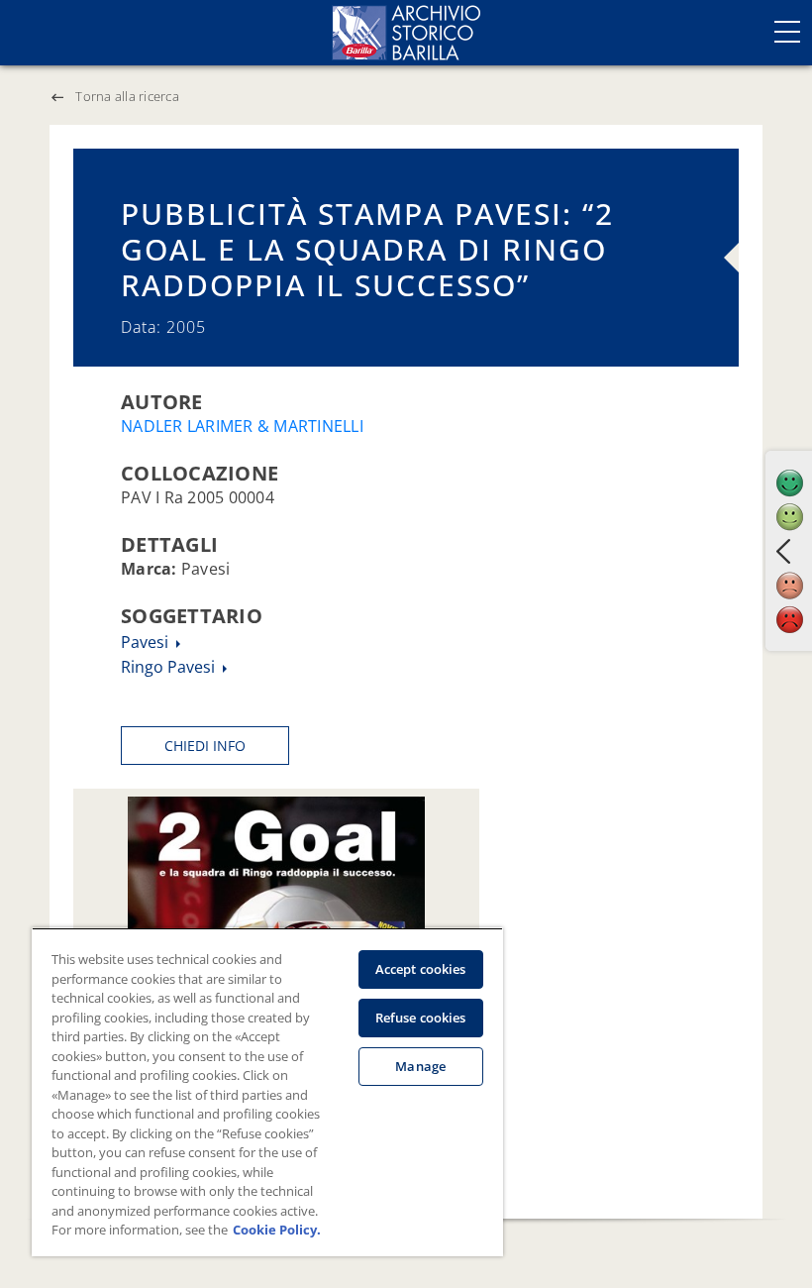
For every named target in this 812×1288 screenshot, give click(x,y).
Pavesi (146, 642)
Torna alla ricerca (127, 96)
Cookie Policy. (277, 1229)
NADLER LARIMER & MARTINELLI (242, 426)
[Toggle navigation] (787, 32)
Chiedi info (205, 745)
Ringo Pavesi (170, 667)
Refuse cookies (420, 1017)
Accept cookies (420, 969)
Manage (420, 1066)
